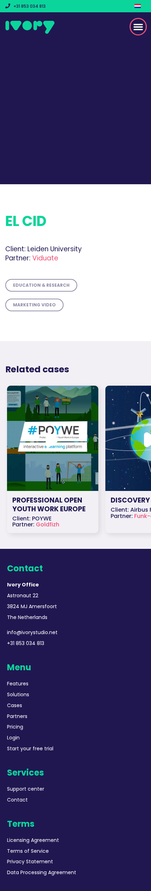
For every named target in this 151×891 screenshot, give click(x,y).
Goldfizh (47, 524)
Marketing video (34, 305)
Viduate (31, 258)
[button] (138, 26)
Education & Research (41, 285)
